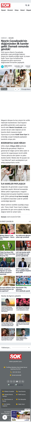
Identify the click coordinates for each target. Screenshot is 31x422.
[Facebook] (8, 381)
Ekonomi (10, 10)
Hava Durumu (22, 391)
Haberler (4, 38)
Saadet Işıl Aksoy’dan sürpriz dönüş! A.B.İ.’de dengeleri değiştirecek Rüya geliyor (7, 309)
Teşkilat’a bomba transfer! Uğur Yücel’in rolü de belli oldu (22, 324)
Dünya (17, 10)
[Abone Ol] (25, 89)
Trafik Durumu (22, 394)
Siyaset (3, 10)
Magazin (11, 38)
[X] (11, 381)
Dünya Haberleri (5, 413)
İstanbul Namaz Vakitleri (7, 395)
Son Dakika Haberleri (6, 405)
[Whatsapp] (20, 381)
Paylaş (5, 89)
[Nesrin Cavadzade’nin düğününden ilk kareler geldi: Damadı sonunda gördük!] (15, 78)
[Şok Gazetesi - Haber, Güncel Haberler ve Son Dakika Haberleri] (5, 5)
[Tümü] (29, 347)
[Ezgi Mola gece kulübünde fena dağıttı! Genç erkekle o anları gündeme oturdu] (23, 302)
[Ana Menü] (28, 5)
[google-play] (19, 385)
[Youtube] (17, 381)
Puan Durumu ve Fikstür (7, 400)
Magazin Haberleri (10, 415)
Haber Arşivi (21, 404)
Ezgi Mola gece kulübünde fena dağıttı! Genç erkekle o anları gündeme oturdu (22, 309)
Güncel (22, 10)
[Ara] (26, 5)
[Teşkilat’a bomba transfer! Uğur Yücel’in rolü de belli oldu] (23, 318)
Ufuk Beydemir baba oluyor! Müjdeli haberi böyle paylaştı (21, 339)
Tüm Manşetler (22, 399)
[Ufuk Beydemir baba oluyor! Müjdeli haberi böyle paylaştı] (23, 332)
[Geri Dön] (4, 417)
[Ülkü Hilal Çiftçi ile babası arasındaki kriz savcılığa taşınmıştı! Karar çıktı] (8, 332)
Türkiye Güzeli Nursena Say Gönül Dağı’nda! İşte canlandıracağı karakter (7, 324)
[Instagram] (14, 381)
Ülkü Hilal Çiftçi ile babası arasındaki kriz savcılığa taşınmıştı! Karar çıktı (7, 339)
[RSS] (23, 381)
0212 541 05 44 (17, 372)
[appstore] (11, 385)
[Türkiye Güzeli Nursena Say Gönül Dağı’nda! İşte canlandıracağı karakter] (8, 318)
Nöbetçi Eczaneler (9, 391)
